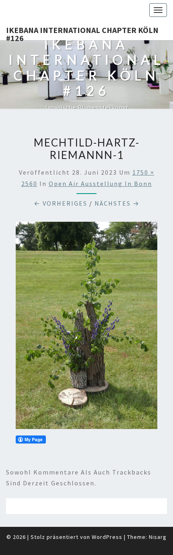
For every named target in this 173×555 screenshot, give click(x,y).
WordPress (107, 537)
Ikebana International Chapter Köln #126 (82, 32)
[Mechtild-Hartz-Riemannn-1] (86, 328)
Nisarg (158, 537)
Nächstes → (117, 203)
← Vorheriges (60, 203)
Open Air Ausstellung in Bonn (100, 183)
